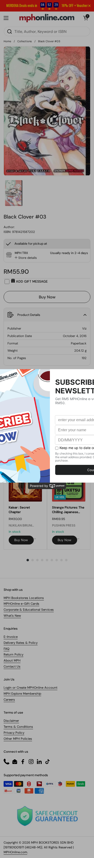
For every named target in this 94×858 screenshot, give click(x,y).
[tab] (26, 257)
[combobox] (47, 31)
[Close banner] (89, 6)
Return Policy (13, 654)
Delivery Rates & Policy (21, 643)
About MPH (12, 660)
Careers (9, 700)
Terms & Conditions (18, 727)
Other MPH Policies (18, 739)
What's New (12, 616)
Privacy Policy (14, 733)
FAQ (6, 649)
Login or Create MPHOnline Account (30, 688)
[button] (85, 18)
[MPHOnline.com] (47, 18)
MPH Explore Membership (22, 694)
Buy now (21, 540)
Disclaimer (11, 721)
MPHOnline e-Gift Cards (21, 604)
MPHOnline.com (15, 852)
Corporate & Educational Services (29, 610)
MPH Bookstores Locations (24, 598)
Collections (24, 41)
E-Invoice (11, 637)
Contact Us (12, 666)
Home (7, 41)
